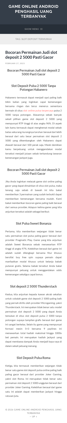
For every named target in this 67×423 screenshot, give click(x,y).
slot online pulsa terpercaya (38, 110)
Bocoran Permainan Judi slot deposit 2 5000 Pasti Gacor (31, 55)
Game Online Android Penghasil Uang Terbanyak (34, 11)
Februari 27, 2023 (15, 63)
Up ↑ (34, 416)
